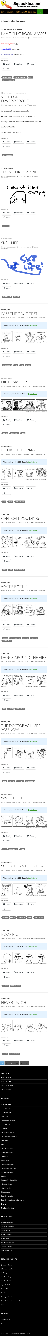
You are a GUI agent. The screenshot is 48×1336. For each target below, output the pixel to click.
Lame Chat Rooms (7, 30)
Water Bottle (14, 586)
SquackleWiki (5, 1285)
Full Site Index (6, 1104)
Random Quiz (6, 1090)
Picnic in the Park (18, 450)
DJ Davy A (4, 1273)
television (21, 917)
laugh (5, 1054)
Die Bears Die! (14, 381)
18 (17, 1063)
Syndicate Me (32, 325)
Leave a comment (36, 38)
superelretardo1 (20, 77)
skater (16, 297)
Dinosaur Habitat (7, 1269)
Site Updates (5, 1192)
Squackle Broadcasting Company (12, 1200)
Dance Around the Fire (24, 657)
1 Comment (33, 105)
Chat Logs (18, 30)
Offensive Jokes (7, 1148)
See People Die (6, 1281)
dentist (12, 781)
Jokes (3, 1144)
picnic (11, 501)
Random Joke (6, 1081)
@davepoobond (6, 1265)
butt (30, 77)
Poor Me (9, 934)
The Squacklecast (7, 1222)
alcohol (34, 638)
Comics (3, 310)
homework (14, 433)
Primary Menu (45, 11)
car (4, 501)
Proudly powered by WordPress (20, 1333)
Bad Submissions (8, 1164)
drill (4, 781)
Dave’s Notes (5, 1230)
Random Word (6, 1077)
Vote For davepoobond (15, 98)
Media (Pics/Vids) (7, 1152)
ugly (10, 569)
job (22, 365)
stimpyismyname (21, 38)
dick (4, 569)
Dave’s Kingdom (7, 1184)
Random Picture (7, 1085)
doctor (20, 781)
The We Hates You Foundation (11, 1301)
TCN (2, 1323)
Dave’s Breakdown (7, 1226)
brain (13, 917)
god (4, 849)
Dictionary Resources (9, 1136)
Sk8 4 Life (9, 242)
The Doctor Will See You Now (21, 727)
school (25, 638)
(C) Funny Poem (6, 93)
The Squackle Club (7, 1297)
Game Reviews (7, 1188)
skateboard (7, 297)
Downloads (5, 1140)
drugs (28, 365)
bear (23, 433)
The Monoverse (6, 1293)
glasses (5, 985)
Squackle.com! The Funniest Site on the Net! (19, 12)
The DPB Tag (6, 1112)
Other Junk (5, 1160)
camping (6, 226)
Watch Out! (12, 798)
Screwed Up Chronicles (9, 1180)
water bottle (15, 638)
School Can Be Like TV (22, 866)
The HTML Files (6, 1289)
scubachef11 (7, 77)
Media (10, 168)
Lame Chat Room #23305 (24, 33)
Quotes (3, 1176)
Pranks (5, 1128)
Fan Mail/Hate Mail (9, 1168)
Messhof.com (5, 1319)
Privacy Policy (5, 1333)
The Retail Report (7, 1234)
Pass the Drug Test (19, 313)
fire (4, 709)
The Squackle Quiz (7, 1208)
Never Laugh (13, 1002)
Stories (3, 1204)
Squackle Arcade (7, 1196)
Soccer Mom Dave (7, 1242)
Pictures (4, 168)
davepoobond (8, 155)
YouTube (4, 1305)
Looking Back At (6, 1250)
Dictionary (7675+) (7, 1132)
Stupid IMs (6, 1124)
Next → (24, 1063)
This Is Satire (5, 1238)
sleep (29, 917)
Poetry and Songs (19, 93)
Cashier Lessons (6, 1246)
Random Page (6, 1073)
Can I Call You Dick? (20, 518)
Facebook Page (6, 1277)
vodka (5, 638)
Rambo (5, 433)
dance (11, 709)
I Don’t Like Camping (21, 172)
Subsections (6, 1108)
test (16, 365)
